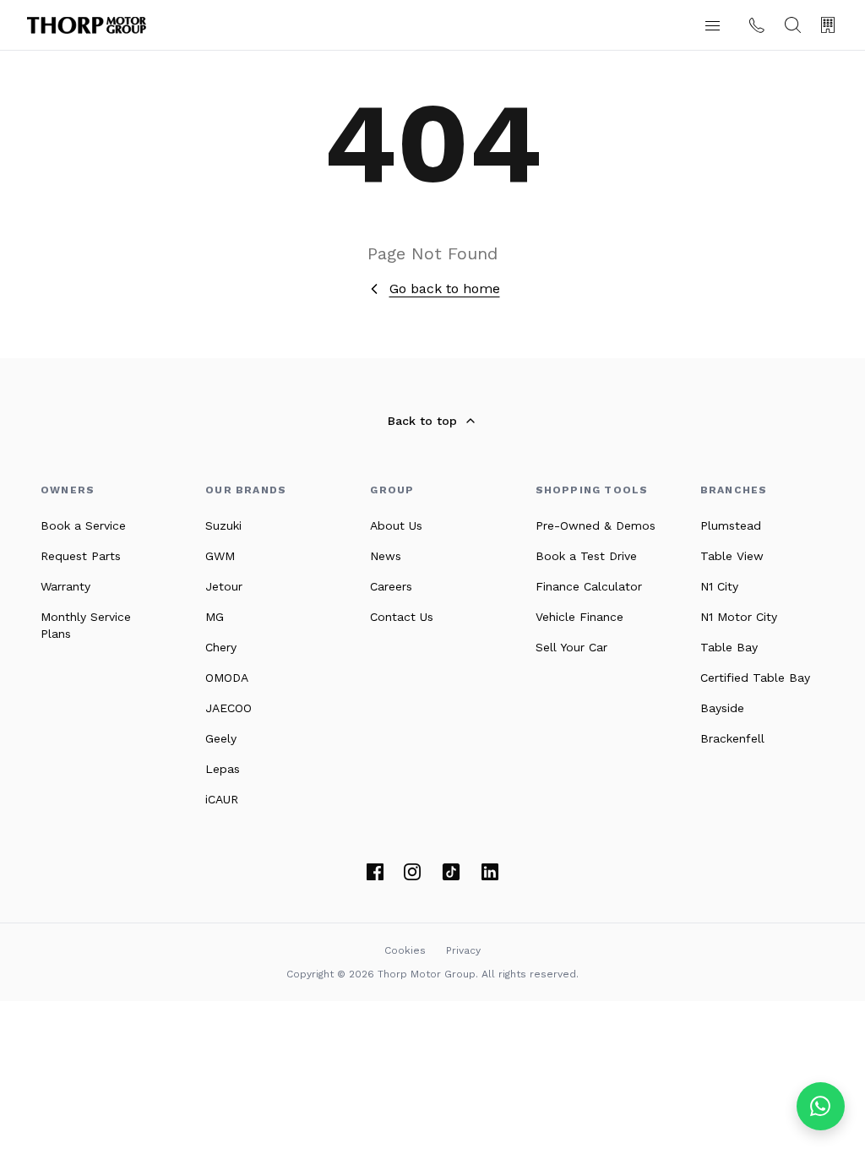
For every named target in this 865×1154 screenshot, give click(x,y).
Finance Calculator (589, 586)
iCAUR (221, 799)
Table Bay (729, 647)
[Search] (792, 25)
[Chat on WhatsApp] (821, 1106)
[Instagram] (412, 871)
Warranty (65, 586)
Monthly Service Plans (86, 625)
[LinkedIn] (489, 871)
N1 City (719, 586)
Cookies (405, 950)
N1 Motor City (738, 616)
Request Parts (81, 556)
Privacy (463, 950)
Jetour (223, 586)
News (385, 556)
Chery (221, 647)
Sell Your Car (571, 647)
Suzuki (223, 525)
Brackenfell (732, 738)
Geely (221, 738)
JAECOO (228, 708)
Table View (732, 556)
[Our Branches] (828, 25)
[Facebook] (375, 871)
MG (214, 616)
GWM (220, 556)
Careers (391, 586)
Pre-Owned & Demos (596, 525)
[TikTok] (451, 872)
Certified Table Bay (755, 677)
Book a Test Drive (586, 556)
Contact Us (401, 616)
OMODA (226, 677)
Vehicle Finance (579, 616)
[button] (712, 25)
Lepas (222, 769)
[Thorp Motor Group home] (86, 25)
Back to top (422, 420)
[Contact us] (757, 25)
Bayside (722, 708)
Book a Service (83, 525)
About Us (396, 525)
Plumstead (730, 525)
